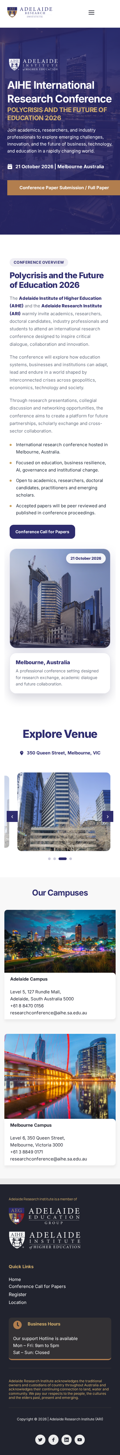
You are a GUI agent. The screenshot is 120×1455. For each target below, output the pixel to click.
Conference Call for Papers (42, 531)
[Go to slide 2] (54, 858)
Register (18, 1294)
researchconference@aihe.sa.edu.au (48, 1013)
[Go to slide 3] (63, 858)
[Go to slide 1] (49, 858)
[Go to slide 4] (70, 858)
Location (18, 1302)
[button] (91, 12)
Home (15, 1279)
